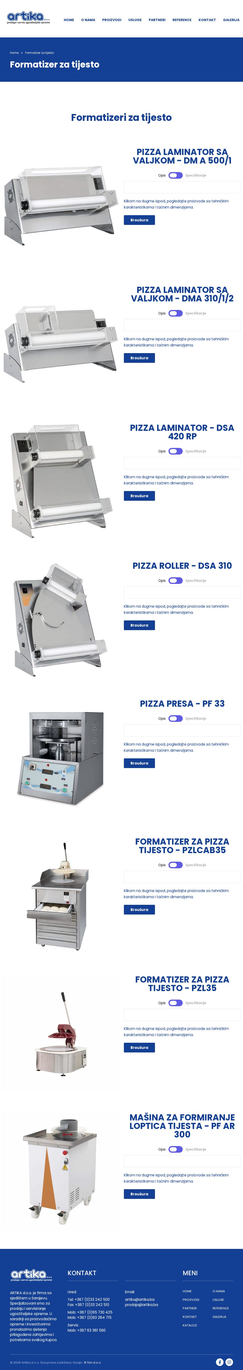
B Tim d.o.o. (93, 1362)
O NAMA (88, 20)
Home (14, 53)
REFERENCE (182, 20)
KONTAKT (207, 20)
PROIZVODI (111, 20)
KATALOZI (190, 1325)
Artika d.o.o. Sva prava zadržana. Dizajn (52, 1362)
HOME (69, 20)
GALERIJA (231, 20)
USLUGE (135, 20)
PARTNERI (157, 20)
